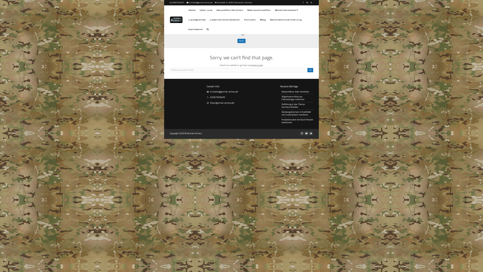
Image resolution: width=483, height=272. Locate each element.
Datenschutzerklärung (286, 20)
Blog (263, 20)
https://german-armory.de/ (222, 103)
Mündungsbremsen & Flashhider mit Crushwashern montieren (296, 113)
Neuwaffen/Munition (229, 10)
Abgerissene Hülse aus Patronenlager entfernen (293, 98)
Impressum (195, 29)
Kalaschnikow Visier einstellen (295, 91)
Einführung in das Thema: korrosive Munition (293, 105)
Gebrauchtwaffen (259, 10)
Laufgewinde (197, 20)
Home (192, 10)
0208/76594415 (177, 3)
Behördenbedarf (286, 10)
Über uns (206, 10)
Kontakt (250, 20)
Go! (310, 70)
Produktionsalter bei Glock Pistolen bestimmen (297, 121)
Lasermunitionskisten (225, 20)
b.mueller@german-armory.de (201, 3)
